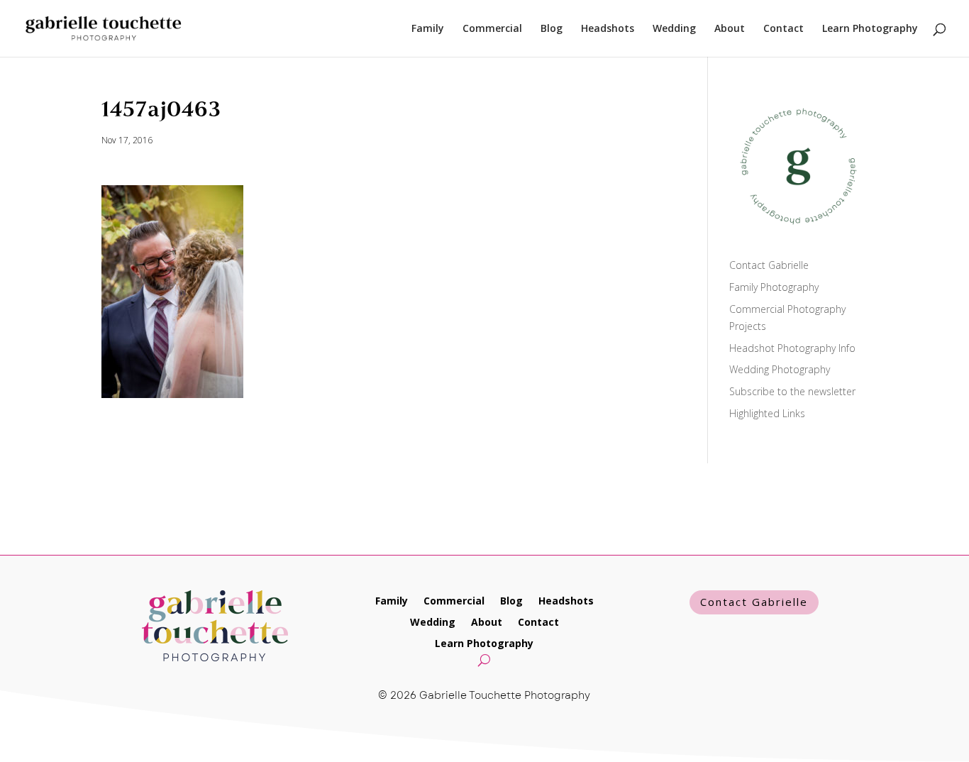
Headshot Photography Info (792, 348)
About (729, 29)
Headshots (607, 29)
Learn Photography (870, 29)
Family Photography (774, 287)
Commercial (492, 29)
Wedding (674, 29)
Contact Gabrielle (769, 265)
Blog (552, 29)
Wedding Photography (779, 369)
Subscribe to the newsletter (792, 391)
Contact (783, 29)
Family (427, 29)
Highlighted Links (767, 413)
